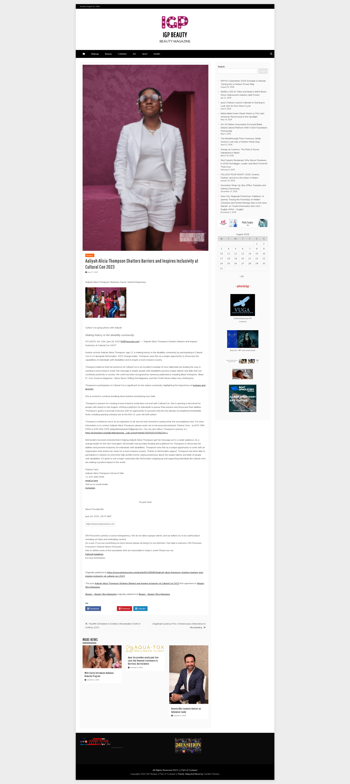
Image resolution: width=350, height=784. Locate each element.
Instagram (90, 488)
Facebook (94, 608)
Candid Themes (211, 774)
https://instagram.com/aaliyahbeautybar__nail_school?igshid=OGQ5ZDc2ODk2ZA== (126, 432)
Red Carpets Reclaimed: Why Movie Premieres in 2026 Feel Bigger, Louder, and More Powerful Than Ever (244, 163)
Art (134, 53)
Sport (145, 53)
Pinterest (125, 608)
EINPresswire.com (130, 341)
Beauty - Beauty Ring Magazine (101, 594)
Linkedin (141, 608)
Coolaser (171, 774)
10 (221, 253)
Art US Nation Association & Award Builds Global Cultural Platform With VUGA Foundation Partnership (244, 127)
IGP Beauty (175, 34)
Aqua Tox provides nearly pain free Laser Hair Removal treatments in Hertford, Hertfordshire (143, 660)
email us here (91, 480)
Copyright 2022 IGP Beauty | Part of (148, 774)
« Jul (241, 276)
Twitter (110, 608)
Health (157, 53)
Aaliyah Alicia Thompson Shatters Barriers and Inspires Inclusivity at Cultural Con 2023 (137, 583)
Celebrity (122, 53)
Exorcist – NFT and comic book (242, 350)
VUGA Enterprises (241, 318)
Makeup (95, 53)
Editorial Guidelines (94, 554)
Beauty (108, 53)
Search (221, 66)
